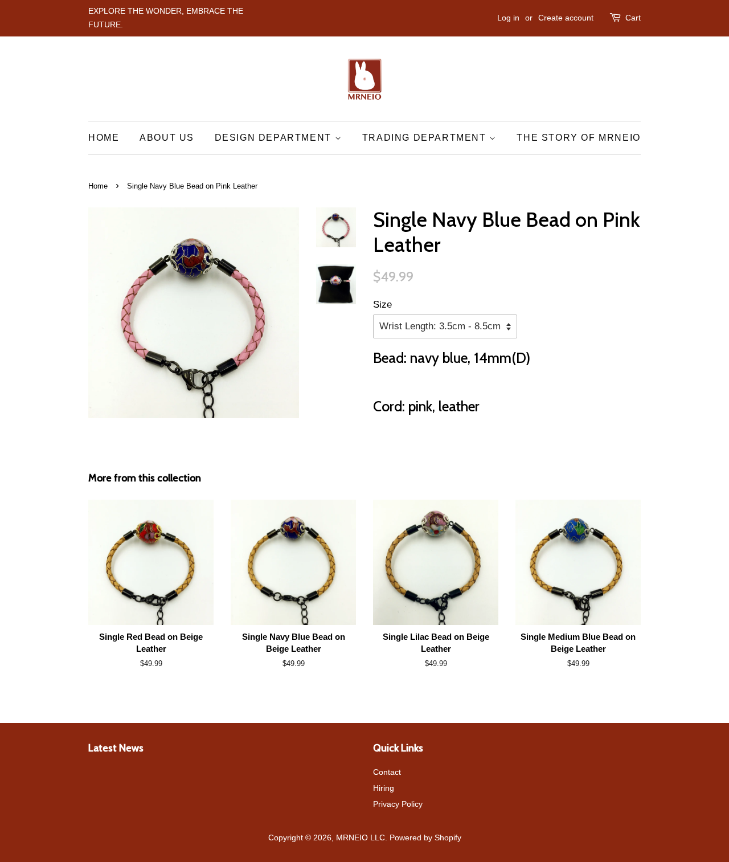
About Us (167, 137)
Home (103, 137)
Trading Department (425, 137)
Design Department (275, 137)
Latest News (116, 748)
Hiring (383, 787)
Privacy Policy (398, 803)
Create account (565, 17)
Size (382, 304)
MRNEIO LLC (360, 837)
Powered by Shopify (425, 837)
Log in (508, 17)
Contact (387, 772)
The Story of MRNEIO (578, 137)
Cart (633, 17)
